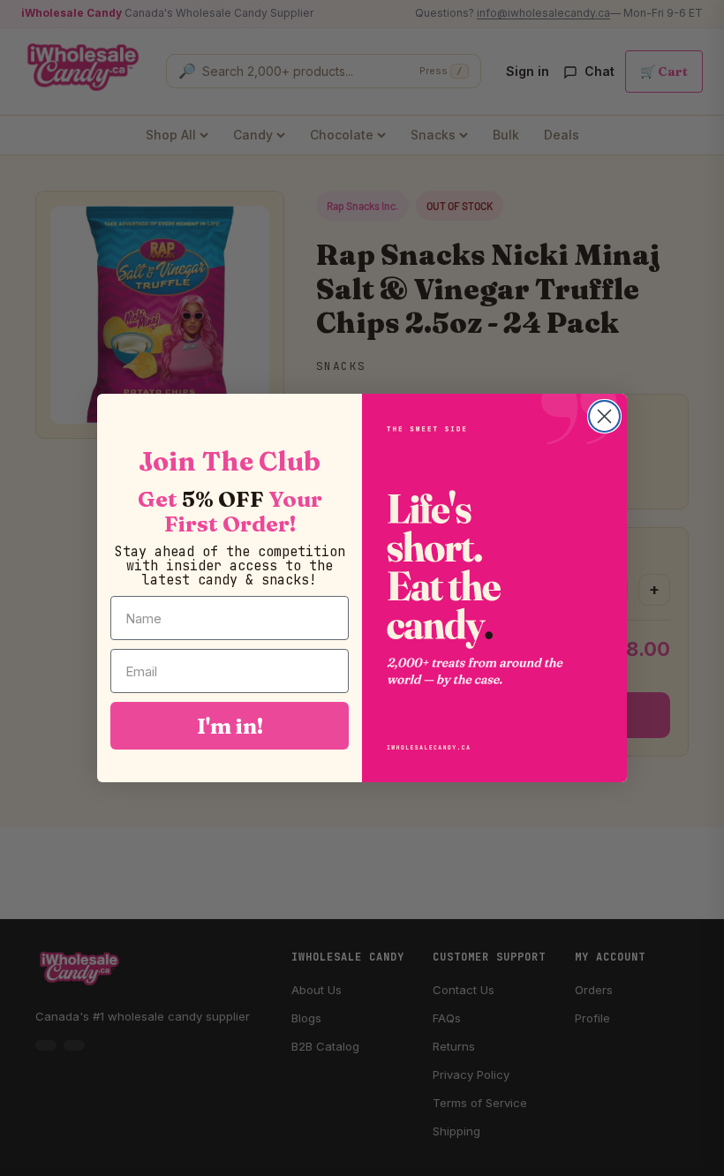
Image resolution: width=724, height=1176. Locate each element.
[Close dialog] (604, 416)
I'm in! (230, 725)
